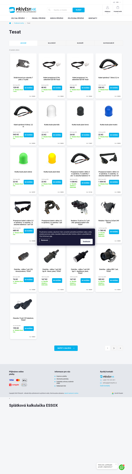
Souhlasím (86, 241)
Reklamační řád (61, 386)
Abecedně (23, 43)
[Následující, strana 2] (114, 348)
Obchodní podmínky (63, 379)
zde (51, 236)
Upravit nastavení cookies (71, 393)
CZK (117, 2)
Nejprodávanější (108, 43)
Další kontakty (105, 386)
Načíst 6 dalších (64, 348)
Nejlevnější (51, 43)
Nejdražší (80, 43)
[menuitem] (19, 18)
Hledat (78, 10)
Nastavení (44, 240)
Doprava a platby (62, 376)
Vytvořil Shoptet (118, 393)
